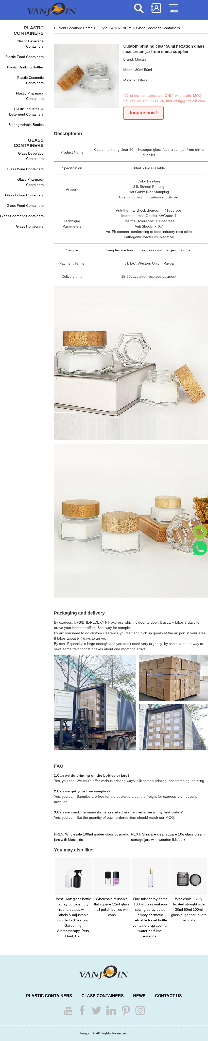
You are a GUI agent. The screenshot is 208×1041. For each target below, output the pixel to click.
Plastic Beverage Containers (30, 43)
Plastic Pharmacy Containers (30, 96)
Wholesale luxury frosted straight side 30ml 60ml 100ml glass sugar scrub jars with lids (188, 909)
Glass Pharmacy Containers (30, 182)
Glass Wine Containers (25, 169)
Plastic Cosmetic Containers (30, 80)
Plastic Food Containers (24, 57)
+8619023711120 (150, 101)
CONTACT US (168, 996)
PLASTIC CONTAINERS (49, 996)
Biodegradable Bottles (26, 125)
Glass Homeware (30, 226)
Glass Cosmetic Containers (22, 216)
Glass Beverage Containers (31, 156)
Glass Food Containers (25, 205)
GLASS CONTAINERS (114, 28)
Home (88, 28)
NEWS (139, 996)
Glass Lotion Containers (24, 195)
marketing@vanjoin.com (185, 101)
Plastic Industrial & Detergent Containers (26, 111)
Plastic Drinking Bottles (25, 67)
